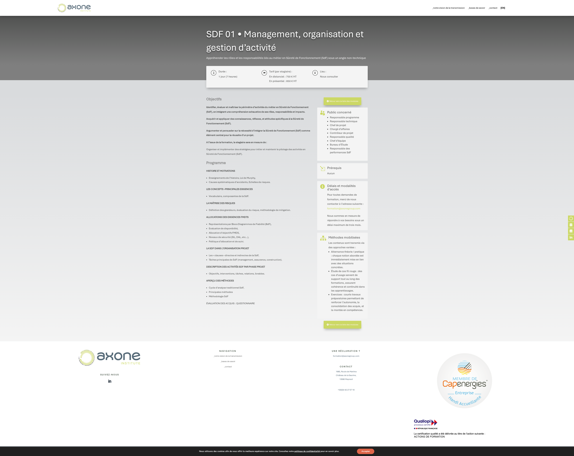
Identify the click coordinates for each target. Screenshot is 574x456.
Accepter (365, 451)
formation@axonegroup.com (343, 208)
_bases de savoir (476, 7)
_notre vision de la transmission (448, 7)
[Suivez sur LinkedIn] (109, 381)
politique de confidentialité (307, 451)
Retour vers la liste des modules (343, 101)
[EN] (503, 7)
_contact (492, 7)
